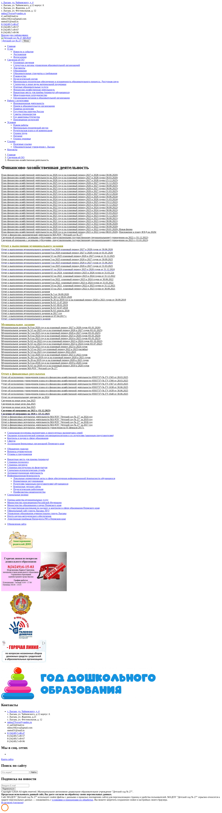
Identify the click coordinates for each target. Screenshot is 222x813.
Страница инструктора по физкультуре (27, 467)
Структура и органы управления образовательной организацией (46, 65)
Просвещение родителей (26, 119)
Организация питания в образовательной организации (41, 98)
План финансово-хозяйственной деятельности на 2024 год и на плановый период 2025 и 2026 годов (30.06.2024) (59, 196)
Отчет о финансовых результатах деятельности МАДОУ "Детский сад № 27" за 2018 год (46, 422)
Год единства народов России (28, 111)
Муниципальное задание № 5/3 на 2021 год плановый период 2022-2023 (38, 352)
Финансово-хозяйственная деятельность (34, 89)
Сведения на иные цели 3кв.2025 (18, 407)
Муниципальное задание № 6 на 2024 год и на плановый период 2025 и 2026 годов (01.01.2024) (50, 335)
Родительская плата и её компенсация (32, 130)
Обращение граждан (17, 448)
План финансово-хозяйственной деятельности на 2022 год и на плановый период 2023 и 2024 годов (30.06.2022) (59, 210)
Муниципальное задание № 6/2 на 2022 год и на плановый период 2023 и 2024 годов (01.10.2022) (51, 341)
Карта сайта (7, 759)
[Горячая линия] (34, 590)
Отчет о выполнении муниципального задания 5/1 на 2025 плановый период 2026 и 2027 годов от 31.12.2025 (58, 256)
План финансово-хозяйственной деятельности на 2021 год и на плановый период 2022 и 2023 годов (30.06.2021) (59, 221)
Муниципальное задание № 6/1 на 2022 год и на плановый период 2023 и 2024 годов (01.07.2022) (51, 344)
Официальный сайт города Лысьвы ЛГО (28, 510)
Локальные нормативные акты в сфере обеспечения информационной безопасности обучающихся (64, 478)
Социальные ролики (17, 494)
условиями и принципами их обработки (72, 799)
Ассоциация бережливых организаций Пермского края (35, 443)
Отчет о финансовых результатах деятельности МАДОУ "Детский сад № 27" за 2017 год (46, 425)
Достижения (19, 54)
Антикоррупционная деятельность (25, 473)
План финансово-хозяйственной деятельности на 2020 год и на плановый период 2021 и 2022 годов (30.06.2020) (59, 224)
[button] (17, 2)
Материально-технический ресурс (30, 127)
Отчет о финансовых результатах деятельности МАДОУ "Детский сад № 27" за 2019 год (46, 419)
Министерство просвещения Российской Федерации (34, 502)
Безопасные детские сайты (27, 486)
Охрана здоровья (22, 138)
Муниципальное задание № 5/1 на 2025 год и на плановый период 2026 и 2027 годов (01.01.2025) (51, 330)
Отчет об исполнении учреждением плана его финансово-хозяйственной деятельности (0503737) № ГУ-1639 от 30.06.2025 (64, 390)
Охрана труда (20, 133)
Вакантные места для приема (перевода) (28, 459)
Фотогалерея (19, 57)
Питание (17, 136)
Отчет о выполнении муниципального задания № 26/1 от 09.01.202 (36, 297)
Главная (11, 46)
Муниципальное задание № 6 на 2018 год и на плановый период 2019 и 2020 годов (44, 363)
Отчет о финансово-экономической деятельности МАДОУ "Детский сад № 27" (42, 234)
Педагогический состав (25, 79)
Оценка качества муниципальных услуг (27, 500)
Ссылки (11, 141)
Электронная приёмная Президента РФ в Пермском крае (36, 519)
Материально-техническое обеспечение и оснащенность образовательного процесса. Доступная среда (66, 81)
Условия (11, 122)
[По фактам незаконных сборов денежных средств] (23, 666)
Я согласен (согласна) (12, 802)
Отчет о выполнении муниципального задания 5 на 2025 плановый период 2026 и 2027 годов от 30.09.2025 (57, 259)
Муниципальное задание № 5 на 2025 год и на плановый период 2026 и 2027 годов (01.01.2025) (50, 333)
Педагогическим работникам (28, 489)
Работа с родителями (18, 100)
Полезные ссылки (22, 144)
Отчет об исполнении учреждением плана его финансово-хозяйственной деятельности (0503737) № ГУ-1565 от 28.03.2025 (64, 377)
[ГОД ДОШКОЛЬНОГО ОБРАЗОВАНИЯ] (78, 698)
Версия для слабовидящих (14, 35)
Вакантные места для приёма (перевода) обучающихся (41, 92)
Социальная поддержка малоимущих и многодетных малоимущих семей (45, 432)
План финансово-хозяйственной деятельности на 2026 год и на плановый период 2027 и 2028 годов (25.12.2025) (59, 180)
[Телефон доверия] (20, 638)
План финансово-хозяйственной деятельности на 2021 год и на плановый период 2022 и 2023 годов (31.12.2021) (59, 215)
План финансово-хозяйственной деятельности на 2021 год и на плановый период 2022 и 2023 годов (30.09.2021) (59, 218)
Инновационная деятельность (28, 103)
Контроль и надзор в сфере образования (27, 438)
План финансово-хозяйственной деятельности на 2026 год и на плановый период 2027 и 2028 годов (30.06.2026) (59, 175)
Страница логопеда (17, 464)
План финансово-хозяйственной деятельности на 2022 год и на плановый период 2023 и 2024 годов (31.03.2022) (59, 213)
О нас (10, 49)
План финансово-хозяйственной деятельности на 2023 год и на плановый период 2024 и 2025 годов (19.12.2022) (59, 202)
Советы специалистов (24, 114)
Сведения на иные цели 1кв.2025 (18, 400)
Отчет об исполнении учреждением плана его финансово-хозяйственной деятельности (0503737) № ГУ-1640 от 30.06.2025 (64, 394)
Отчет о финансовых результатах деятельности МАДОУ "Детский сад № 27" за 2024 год (46, 416)
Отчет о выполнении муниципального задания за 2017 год (31, 313)
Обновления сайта (16, 524)
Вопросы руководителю (19, 451)
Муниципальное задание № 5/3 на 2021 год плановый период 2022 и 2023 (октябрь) (44, 349)
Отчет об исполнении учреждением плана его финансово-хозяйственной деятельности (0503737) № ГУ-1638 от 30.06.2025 (64, 387)
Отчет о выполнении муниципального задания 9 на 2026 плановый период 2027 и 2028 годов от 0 (52, 252)
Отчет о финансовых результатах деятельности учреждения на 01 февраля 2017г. (42, 427)
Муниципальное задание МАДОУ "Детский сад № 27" (29, 368)
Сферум (11, 441)
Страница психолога (18, 462)
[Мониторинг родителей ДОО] (20, 550)
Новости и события (23, 51)
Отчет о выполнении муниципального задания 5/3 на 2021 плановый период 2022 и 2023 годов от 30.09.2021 (58, 288)
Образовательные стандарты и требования (35, 73)
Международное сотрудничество (30, 95)
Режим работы (20, 125)
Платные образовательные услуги (30, 87)
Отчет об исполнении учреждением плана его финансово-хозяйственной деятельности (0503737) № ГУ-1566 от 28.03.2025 (64, 380)
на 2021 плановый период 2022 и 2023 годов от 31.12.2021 (84, 285)
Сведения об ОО (15, 59)
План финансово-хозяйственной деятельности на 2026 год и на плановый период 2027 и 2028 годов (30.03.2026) (59, 177)
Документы (19, 68)
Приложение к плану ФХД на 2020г (137, 232)
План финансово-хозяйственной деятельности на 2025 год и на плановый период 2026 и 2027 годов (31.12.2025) (59, 183)
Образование (20, 70)
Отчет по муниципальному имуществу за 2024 (25, 397)
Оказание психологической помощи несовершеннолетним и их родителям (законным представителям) (60, 435)
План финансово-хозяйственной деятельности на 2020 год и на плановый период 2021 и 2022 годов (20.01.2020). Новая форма (66, 229)
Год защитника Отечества (26, 117)
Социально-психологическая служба (26, 470)
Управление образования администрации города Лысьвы (36, 513)
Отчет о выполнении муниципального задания (25, 291)
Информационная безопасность (23, 475)
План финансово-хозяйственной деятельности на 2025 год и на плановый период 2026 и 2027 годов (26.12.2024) (59, 194)
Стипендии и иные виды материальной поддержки (39, 84)
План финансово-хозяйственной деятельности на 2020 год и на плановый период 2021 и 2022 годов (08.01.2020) (59, 232)
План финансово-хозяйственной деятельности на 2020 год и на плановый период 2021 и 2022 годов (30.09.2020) (59, 226)
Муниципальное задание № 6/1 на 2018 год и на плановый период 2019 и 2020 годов (45, 365)
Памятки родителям (23, 108)
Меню (26, 41)
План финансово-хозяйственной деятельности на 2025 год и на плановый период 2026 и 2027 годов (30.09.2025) (59, 186)
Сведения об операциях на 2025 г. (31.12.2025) (25, 410)
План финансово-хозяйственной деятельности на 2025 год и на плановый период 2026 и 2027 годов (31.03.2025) (59, 191)
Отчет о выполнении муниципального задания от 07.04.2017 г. (34, 316)
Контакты (12, 149)
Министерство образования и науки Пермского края (34, 505)
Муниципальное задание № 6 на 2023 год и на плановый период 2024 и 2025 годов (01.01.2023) (50, 338)
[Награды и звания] (20, 614)
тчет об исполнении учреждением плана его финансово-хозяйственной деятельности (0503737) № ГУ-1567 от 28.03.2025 (65, 384)
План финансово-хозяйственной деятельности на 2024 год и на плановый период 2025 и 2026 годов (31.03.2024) (59, 199)
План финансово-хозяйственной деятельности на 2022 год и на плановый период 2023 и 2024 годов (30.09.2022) (59, 207)
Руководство (19, 76)
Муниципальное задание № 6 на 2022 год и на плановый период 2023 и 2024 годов (44, 346)
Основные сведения (23, 62)
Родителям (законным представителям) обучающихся (40, 484)
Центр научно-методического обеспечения (29, 516)
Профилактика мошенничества (29, 492)
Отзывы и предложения (19, 454)
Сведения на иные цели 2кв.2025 (18, 404)
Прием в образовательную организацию (34, 106)
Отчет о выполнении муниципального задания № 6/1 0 (29, 305)
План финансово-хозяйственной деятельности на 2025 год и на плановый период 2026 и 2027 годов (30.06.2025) (59, 188)
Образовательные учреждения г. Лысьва (34, 147)
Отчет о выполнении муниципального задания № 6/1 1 (29, 302)
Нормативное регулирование (28, 481)
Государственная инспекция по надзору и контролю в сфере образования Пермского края (53, 508)
